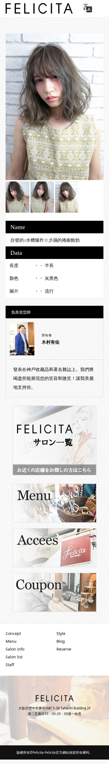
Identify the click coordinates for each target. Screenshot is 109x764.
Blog (60, 641)
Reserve (63, 649)
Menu (11, 641)
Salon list (14, 656)
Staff (10, 664)
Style (60, 633)
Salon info (15, 649)
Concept (13, 633)
